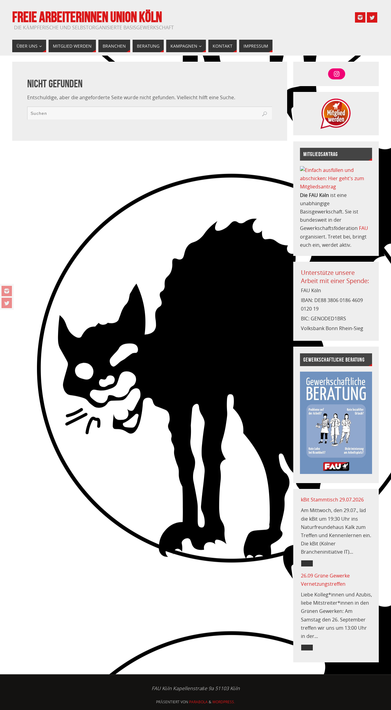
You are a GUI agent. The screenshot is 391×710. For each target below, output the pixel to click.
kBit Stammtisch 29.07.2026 (332, 499)
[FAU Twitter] (7, 303)
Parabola (198, 702)
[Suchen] (264, 114)
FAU (363, 228)
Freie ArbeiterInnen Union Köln (87, 17)
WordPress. (223, 702)
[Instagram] (7, 291)
